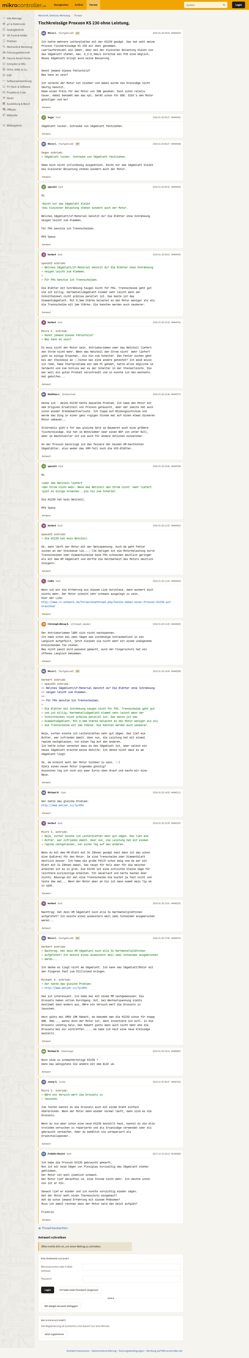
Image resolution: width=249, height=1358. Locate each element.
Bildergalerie (14, 126)
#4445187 (176, 823)
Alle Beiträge (14, 18)
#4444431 (176, 117)
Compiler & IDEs (16, 64)
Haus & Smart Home (19, 58)
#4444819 (176, 581)
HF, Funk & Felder (17, 36)
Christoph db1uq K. (58, 624)
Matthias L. (54, 394)
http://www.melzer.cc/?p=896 (62, 805)
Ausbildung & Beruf (18, 104)
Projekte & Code (16, 93)
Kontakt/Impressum (78, 1351)
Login (238, 5)
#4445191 (176, 903)
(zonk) (62, 1082)
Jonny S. (52, 1082)
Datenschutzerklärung (104, 1351)
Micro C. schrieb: (54, 331)
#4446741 (176, 938)
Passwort (46, 1279)
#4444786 (176, 466)
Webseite (12, 115)
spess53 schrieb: (54, 263)
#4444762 (176, 322)
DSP (9, 75)
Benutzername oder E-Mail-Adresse (57, 1269)
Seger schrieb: (52, 152)
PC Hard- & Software (18, 87)
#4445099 (176, 671)
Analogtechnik (15, 30)
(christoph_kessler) (81, 624)
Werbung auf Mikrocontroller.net (164, 1351)
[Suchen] (224, 5)
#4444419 (176, 33)
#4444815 (176, 525)
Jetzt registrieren (54, 1334)
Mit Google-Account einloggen (61, 1306)
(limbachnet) (69, 394)
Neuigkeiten (61, 5)
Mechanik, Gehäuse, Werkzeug (54, 15)
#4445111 (176, 792)
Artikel (79, 5)
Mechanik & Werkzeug (19, 47)
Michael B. (53, 1051)
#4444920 (176, 624)
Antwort (46, 107)
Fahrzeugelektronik (18, 53)
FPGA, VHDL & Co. (17, 70)
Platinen (12, 41)
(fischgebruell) (66, 33)
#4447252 (176, 1082)
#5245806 (176, 1154)
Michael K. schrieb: (56, 979)
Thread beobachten (54, 1228)
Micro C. (52, 33)
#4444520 (176, 254)
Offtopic (11, 110)
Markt (10, 98)
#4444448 (176, 144)
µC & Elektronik (16, 24)
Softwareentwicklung (19, 81)
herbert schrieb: (54, 679)
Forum (93, 5)
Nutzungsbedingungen (131, 1351)
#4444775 (176, 394)
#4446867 (176, 1051)
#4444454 (176, 187)
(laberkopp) (67, 1051)
